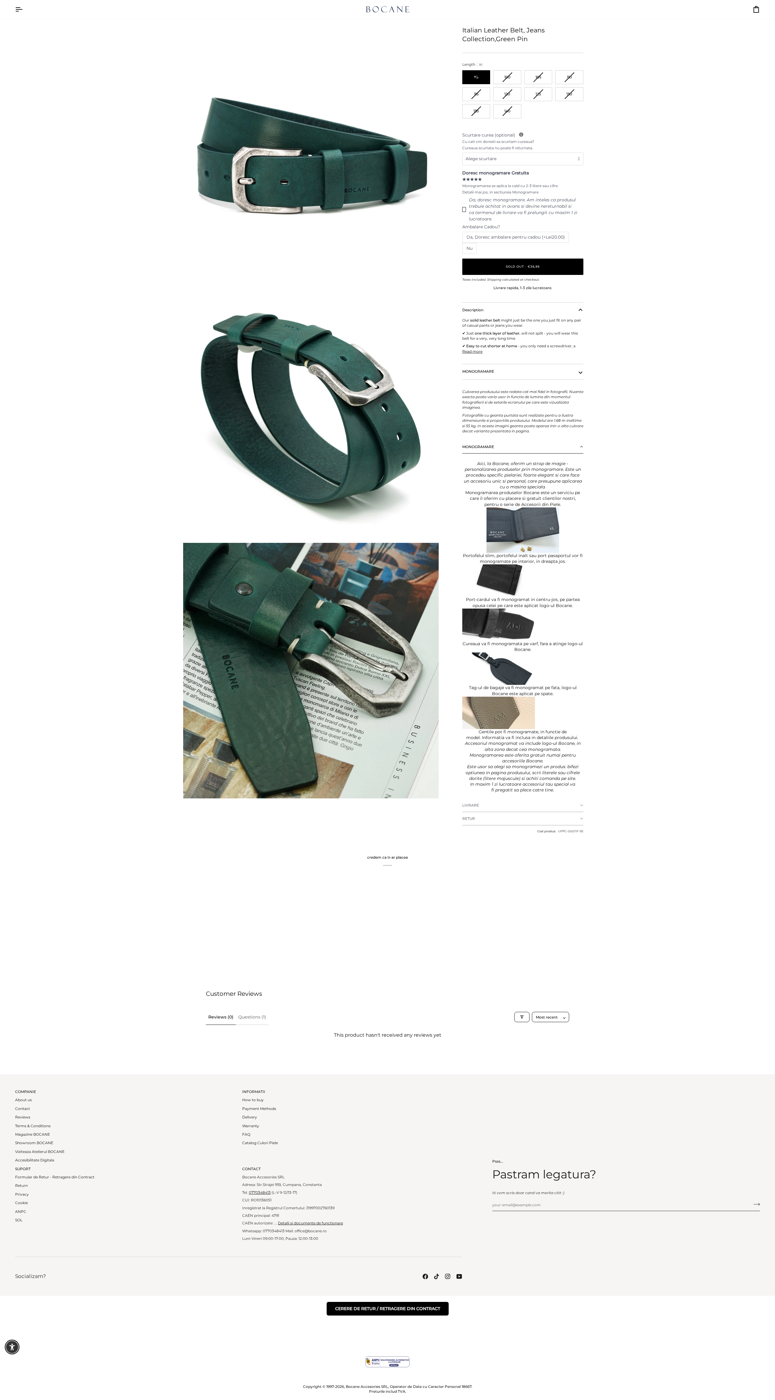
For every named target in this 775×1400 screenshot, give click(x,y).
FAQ (246, 1134)
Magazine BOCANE (32, 1134)
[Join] (755, 1204)
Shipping (494, 280)
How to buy (253, 1100)
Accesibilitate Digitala (34, 1160)
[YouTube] (459, 1276)
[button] (522, 447)
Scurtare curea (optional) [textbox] (522, 141)
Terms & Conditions (33, 1126)
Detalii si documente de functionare (310, 1223)
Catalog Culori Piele (260, 1143)
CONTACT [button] (251, 1169)
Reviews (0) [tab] (220, 1017)
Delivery (249, 1117)
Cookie (21, 1203)
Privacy (22, 1194)
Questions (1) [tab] (252, 1017)
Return (21, 1186)
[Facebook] (425, 1276)
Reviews (22, 1117)
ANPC (20, 1212)
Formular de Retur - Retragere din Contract (54, 1177)
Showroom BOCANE (34, 1143)
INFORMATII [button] (253, 1092)
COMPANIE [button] (25, 1092)
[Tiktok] (436, 1276)
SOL (18, 1220)
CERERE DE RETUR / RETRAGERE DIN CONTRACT (387, 1308)
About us (23, 1100)
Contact (22, 1109)
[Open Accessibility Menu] (12, 1347)
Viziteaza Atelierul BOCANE (39, 1152)
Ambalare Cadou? (481, 226)
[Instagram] (447, 1276)
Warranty (250, 1126)
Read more (472, 351)
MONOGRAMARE (478, 371)
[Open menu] (24, 9)
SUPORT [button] (23, 1169)
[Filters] (521, 1017)
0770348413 (260, 1192)
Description (472, 310)
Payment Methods (259, 1109)
